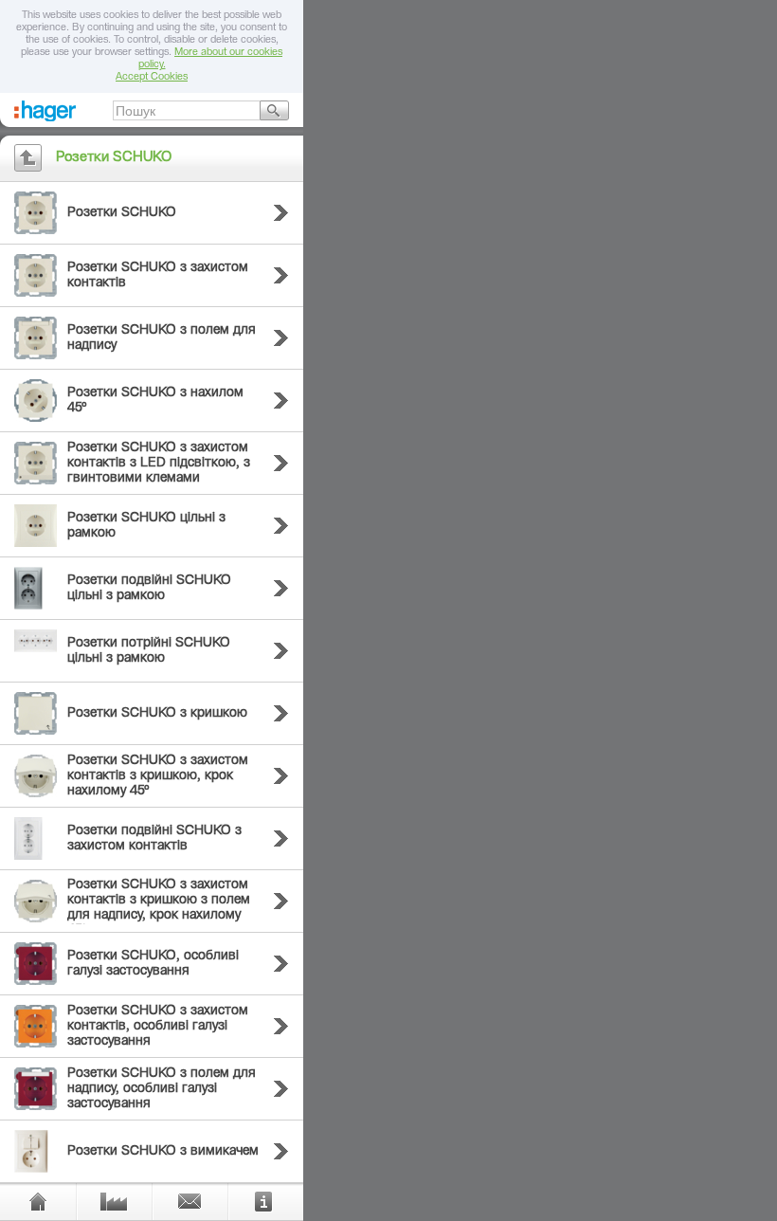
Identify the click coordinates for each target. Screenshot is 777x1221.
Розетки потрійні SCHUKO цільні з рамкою (148, 651)
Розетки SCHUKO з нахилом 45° (155, 401)
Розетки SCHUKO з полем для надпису (161, 338)
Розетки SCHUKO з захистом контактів (157, 276)
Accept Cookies (152, 77)
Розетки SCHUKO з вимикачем (163, 1151)
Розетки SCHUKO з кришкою (157, 713)
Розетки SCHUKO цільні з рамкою (146, 526)
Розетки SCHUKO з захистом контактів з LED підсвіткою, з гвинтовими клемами (158, 463)
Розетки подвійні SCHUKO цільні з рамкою (149, 588)
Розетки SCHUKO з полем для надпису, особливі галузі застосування (161, 1089)
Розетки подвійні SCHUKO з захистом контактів (154, 839)
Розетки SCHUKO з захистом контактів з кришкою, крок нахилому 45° (157, 776)
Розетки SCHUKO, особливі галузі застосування (153, 964)
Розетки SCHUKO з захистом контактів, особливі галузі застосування (157, 1026)
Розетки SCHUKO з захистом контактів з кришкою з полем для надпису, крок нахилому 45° (158, 908)
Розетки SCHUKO (121, 213)
